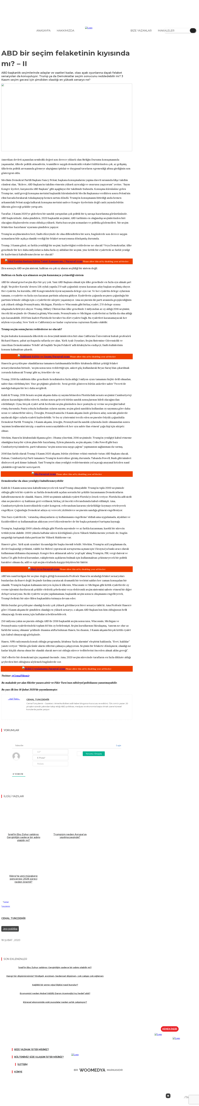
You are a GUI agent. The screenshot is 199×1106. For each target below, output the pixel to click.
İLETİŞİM (22, 1064)
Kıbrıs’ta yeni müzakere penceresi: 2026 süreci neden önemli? (23, 879)
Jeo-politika (10, 928)
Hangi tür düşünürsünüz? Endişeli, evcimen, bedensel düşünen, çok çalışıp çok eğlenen (55, 976)
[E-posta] (48, 947)
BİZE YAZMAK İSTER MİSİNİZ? (31, 1049)
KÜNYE (18, 1071)
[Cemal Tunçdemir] (14, 707)
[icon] (168, 1095)
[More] (59, 947)
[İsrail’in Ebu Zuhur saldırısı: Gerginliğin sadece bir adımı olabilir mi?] (23, 816)
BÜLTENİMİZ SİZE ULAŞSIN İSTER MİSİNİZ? (39, 1057)
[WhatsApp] (37, 947)
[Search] (193, 30)
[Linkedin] (27, 947)
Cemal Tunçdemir (37, 699)
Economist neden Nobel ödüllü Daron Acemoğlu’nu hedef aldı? (55, 993)
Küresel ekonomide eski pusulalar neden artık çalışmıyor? (55, 1002)
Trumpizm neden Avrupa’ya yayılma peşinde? (70, 836)
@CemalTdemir (20, 675)
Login (118, 745)
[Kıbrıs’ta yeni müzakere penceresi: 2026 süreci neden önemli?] (23, 858)
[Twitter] (27, 713)
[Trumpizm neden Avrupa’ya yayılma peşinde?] (70, 816)
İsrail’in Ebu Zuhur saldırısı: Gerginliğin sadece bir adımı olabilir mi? (23, 837)
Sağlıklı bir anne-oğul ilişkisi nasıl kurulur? (55, 985)
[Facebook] (16, 947)
